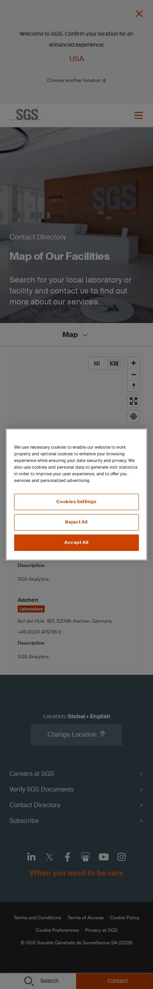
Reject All (76, 522)
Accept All (76, 542)
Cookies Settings (76, 502)
